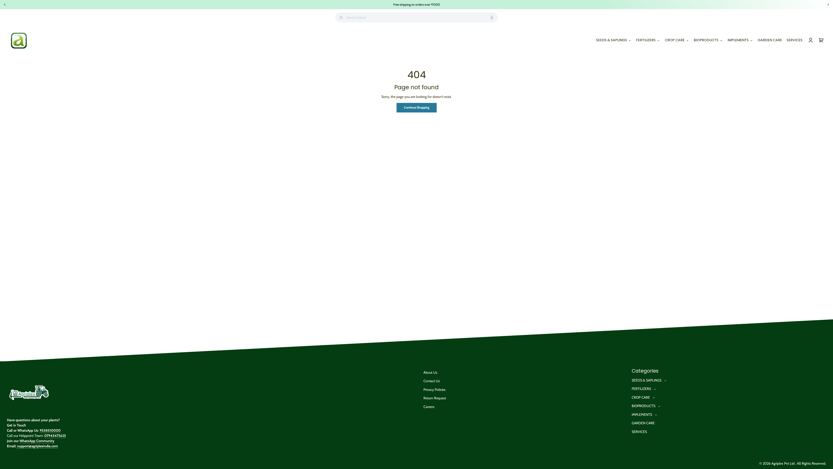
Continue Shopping (416, 107)
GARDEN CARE (643, 423)
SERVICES (639, 432)
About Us (430, 372)
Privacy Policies (434, 390)
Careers (429, 407)
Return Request (434, 398)
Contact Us (431, 381)
